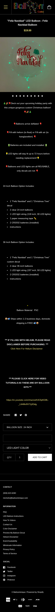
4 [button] (23, 96)
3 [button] (20, 96)
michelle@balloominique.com (15, 498)
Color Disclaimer (10, 529)
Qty (9, 457)
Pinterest (11, 580)
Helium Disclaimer (10, 537)
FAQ (5, 512)
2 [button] (16, 96)
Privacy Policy (9, 549)
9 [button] (42, 96)
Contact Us (7, 525)
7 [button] (34, 96)
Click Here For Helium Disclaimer (27, 348)
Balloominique (19, 592)
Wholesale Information (12, 545)
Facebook (11, 567)
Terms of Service (10, 553)
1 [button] (12, 96)
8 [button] (38, 96)
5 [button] (27, 96)
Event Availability (10, 541)
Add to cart (40, 457)
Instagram (11, 576)
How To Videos (9, 520)
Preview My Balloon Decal (14, 533)
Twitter (10, 571)
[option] (27, 64)
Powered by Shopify (35, 592)
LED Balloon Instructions (13, 516)
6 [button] (31, 96)
